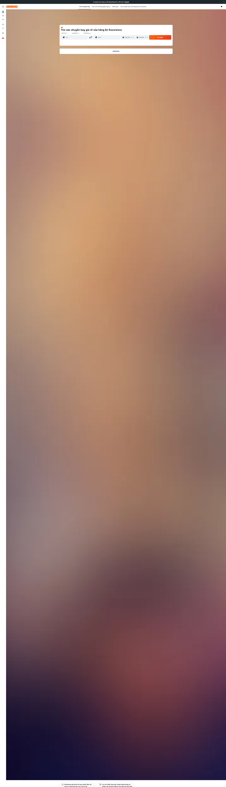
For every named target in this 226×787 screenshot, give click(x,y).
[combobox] (65, 33)
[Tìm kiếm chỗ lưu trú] (3, 15)
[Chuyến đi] (3, 33)
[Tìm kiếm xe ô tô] (3, 19)
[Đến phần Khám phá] (3, 24)
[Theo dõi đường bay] (3, 28)
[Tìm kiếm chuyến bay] (3, 12)
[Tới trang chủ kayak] (11, 7)
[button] (224, 2)
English (127, 2)
